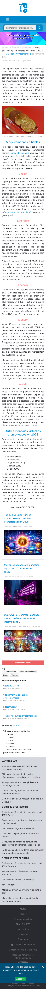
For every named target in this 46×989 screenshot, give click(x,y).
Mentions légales (23, 958)
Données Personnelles (23, 955)
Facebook (30, 944)
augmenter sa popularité (18, 212)
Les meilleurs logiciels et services (18, 828)
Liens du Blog (23, 929)
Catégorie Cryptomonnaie (18, 53)
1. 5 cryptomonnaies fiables (16, 731)
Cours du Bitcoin (11, 685)
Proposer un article (23, 663)
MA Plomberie (8, 884)
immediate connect (19, 153)
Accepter (20, 978)
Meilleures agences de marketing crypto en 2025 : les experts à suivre (21, 568)
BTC (7, 345)
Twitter (17, 944)
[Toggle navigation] (7, 19)
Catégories (23, 934)
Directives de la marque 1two (23, 949)
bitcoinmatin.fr (10, 707)
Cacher (16, 726)
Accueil (23, 914)
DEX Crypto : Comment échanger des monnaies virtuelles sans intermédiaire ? (22, 618)
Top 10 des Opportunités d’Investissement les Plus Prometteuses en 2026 (17, 518)
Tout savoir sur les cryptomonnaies (20, 715)
